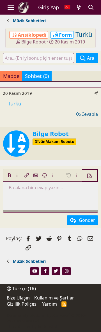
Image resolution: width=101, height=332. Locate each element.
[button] (9, 175)
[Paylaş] (96, 93)
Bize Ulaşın (18, 298)
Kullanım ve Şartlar (54, 298)
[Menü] (11, 7)
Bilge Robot (33, 42)
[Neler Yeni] (79, 7)
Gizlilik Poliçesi (22, 304)
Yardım (49, 304)
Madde (11, 76)
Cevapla (89, 114)
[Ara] (91, 7)
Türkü (83, 34)
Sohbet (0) (37, 76)
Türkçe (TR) (23, 288)
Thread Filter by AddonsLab (33, 326)
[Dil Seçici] (67, 7)
